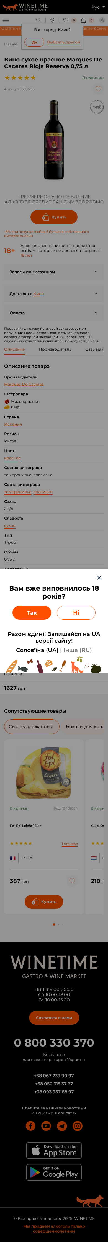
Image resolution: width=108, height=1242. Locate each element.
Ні (76, 612)
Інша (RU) (77, 650)
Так (32, 612)
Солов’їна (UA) (37, 650)
